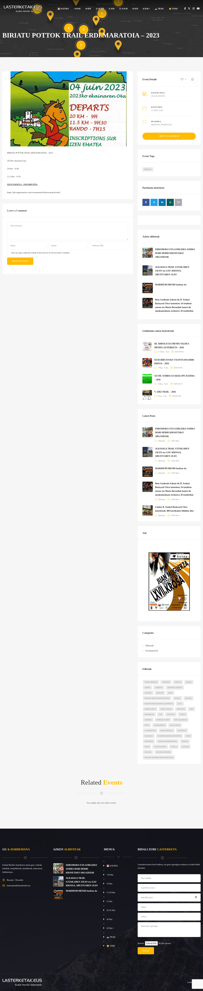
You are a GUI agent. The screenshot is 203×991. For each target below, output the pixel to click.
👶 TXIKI (173, 9)
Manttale (182, 730)
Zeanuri (185, 747)
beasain (160, 693)
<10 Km (77, 9)
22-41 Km (123, 9)
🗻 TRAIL (159, 9)
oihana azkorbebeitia (167, 741)
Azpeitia (148, 693)
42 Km (135, 9)
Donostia (181, 709)
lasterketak (150, 730)
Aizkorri (166, 682)
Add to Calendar (169, 136)
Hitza (147, 725)
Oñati (147, 747)
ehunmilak (149, 714)
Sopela (174, 747)
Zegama (148, 752)
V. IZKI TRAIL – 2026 (165, 392)
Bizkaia (188, 698)
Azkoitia (158, 687)
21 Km (111, 9)
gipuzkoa (171, 714)
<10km (160, 368)
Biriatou (147, 169)
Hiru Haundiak (180, 720)
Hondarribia (159, 725)
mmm (188, 736)
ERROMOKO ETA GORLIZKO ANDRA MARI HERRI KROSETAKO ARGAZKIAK (175, 253)
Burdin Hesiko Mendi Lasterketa (159, 704)
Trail (161, 110)
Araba (189, 682)
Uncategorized (151, 650)
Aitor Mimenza (151, 682)
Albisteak (161, 441)
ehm (191, 709)
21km (159, 396)
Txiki (166, 368)
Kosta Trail (175, 725)
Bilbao (177, 698)
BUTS (180, 704)
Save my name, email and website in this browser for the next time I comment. (40, 253)
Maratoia (149, 736)
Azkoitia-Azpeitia (174, 687)
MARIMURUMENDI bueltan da (170, 284)
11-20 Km (100, 9)
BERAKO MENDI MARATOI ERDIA (157, 698)
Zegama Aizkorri (163, 752)
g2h (160, 714)
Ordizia (185, 741)
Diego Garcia (166, 709)
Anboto (178, 682)
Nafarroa (149, 741)
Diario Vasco (150, 709)
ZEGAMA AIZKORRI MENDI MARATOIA (159, 757)
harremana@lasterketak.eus (18, 885)
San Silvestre (160, 747)
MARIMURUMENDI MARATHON (169, 736)
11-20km (154, 110)
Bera (170, 693)
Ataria (147, 687)
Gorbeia (148, 720)
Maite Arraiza (167, 730)
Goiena (183, 714)
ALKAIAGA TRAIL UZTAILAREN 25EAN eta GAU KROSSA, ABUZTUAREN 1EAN (172, 271)
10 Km (88, 9)
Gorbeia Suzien (163, 720)
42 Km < (146, 9)
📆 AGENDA (63, 9)
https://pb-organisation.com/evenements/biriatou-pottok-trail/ (33, 192)
